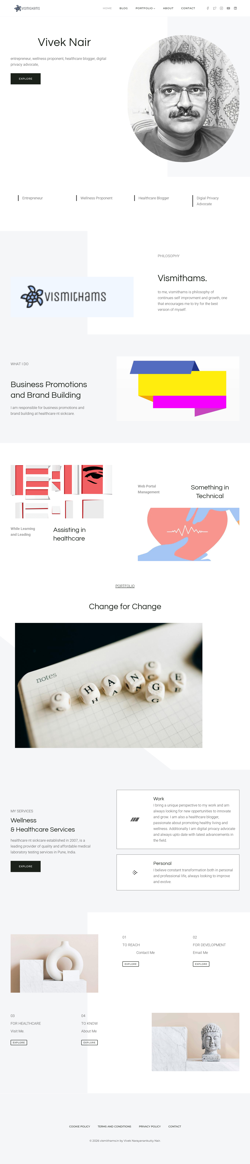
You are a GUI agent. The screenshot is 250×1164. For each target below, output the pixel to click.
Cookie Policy (79, 1126)
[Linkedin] (235, 8)
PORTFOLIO (125, 586)
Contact (188, 8)
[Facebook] (207, 8)
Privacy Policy (150, 1126)
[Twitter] (214, 8)
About (168, 8)
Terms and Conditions (114, 1126)
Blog (124, 8)
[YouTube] (228, 8)
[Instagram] (221, 8)
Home (107, 8)
